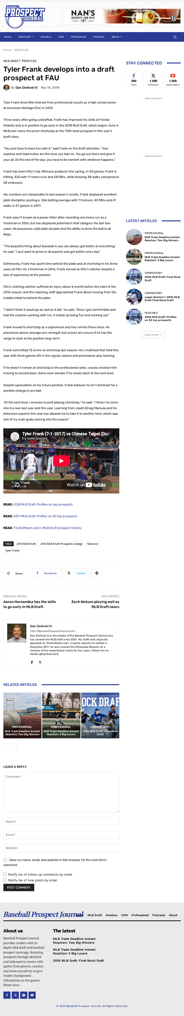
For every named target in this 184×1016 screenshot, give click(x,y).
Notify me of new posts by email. (33, 880)
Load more (151, 335)
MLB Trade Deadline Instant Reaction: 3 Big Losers (61, 733)
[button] (175, 36)
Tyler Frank (12, 550)
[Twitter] (40, 661)
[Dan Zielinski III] (7, 88)
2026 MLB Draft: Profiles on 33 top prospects (161, 319)
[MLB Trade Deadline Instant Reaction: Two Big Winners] (22, 715)
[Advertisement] (153, 125)
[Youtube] (32, 995)
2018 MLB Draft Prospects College (61, 543)
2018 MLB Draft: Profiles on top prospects (43, 504)
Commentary (99, 727)
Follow (153, 74)
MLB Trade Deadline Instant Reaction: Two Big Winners (22, 733)
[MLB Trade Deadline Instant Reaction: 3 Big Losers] (61, 715)
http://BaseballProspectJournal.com (52, 631)
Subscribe (173, 74)
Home (7, 50)
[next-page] (14, 746)
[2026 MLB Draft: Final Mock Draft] (100, 715)
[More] (97, 573)
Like (134, 74)
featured (92, 543)
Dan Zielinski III (27, 87)
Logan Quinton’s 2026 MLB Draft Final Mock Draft (162, 299)
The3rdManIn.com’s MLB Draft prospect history (47, 528)
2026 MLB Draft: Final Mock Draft (100, 733)
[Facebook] (32, 661)
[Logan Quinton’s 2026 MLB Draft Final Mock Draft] (134, 297)
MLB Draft (21, 50)
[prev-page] (6, 746)
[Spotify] (23, 995)
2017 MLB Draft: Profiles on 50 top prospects (45, 516)
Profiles (29, 61)
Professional (22, 727)
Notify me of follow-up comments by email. (40, 874)
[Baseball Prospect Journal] (29, 17)
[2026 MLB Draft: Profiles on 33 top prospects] (134, 317)
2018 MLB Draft (26, 543)
